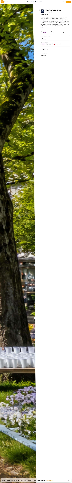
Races (36, 1)
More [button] (40, 1)
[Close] (69, 480)
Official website (44, 49)
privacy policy (50, 480)
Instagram (44, 55)
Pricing (33, 1)
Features (28, 1)
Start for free (68, 1)
